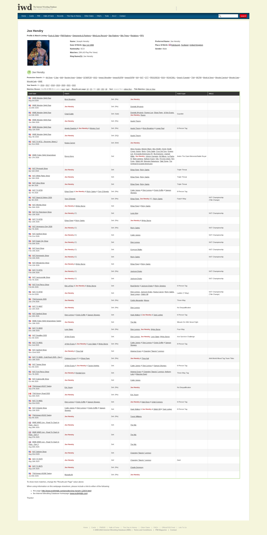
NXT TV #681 (37, 401)
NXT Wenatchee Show (40, 263)
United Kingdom (196, 45)
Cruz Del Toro (161, 151)
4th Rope (49, 77)
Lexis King (134, 213)
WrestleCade (32, 81)
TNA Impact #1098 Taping (42, 473)
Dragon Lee (148, 112)
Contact (122, 16)
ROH (163, 77)
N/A (137, 77)
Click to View (150, 89)
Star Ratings (113, 36)
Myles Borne (80, 206)
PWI (38, 16)
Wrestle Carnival (221, 77)
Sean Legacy (135, 294)
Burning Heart (70, 77)
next (63, 89)
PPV (142, 36)
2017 (47, 85)
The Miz (133, 322)
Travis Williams (136, 416)
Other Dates (89, 16)
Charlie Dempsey (136, 467)
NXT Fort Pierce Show (40, 284)
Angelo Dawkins (71, 128)
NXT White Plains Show (41, 176)
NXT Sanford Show (39, 234)
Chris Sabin (151, 151)
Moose (146, 300)
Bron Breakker (70, 99)
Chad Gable (69, 114)
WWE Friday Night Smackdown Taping (46, 321)
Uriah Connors (157, 402)
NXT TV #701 (37, 270)
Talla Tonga (164, 161)
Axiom (138, 151)
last (67, 89)
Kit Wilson (162, 156)
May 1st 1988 (88, 45)
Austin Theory (135, 121)
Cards (31, 16)
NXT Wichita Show (39, 205)
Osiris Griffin (158, 190)
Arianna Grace (135, 351)
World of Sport (208, 77)
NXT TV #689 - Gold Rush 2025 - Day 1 (47, 357)
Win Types (124, 36)
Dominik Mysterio (136, 106)
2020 (63, 85)
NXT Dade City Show (40, 241)
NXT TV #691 (37, 343)
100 (98, 89)
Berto (144, 151)
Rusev (143, 115)
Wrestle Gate (234, 77)
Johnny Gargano (152, 156)
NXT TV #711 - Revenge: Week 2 (44, 142)
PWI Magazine (161, 530)
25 (91, 89)
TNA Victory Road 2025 (41, 393)
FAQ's (99, 16)
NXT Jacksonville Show (41, 277)
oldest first (128, 89)
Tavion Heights (93, 366)
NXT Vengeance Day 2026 (42, 226)
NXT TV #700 (37, 292)
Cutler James (135, 190)
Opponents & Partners (81, 36)
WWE (40, 81)
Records (60, 16)
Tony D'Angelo (103, 191)
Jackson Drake (136, 271)
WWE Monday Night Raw (41, 98)
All (106, 89)
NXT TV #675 (37, 466)
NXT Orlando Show (39, 408)
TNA (193, 77)
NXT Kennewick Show (40, 255)
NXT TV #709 (37, 190)
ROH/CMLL (171, 77)
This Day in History (74, 16)
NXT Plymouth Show (40, 168)
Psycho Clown (165, 159)
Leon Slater (69, 329)
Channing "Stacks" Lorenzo (153, 351)
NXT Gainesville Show (40, 379)
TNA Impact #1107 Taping (41, 386)
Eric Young (69, 387)
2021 (68, 85)
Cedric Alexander (136, 300)
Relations (135, 36)
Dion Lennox (147, 190)
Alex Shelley (156, 149)
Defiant (79, 77)
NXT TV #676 (37, 459)
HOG (95, 77)
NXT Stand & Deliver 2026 (42, 197)
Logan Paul (160, 128)
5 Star (56, 77)
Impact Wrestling (105, 77)
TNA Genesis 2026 (39, 299)
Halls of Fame (48, 16)
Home (23, 16)
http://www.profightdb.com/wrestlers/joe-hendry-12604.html (66, 491)
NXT (141, 77)
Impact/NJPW (118, 77)
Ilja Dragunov (158, 154)
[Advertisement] (213, 6)
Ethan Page (158, 112)
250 (102, 89)
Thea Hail (79, 351)
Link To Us (183, 527)
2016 (42, 85)
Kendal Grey (80, 373)
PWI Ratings (66, 36)
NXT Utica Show (38, 183)
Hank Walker (135, 315)
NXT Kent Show (38, 248)
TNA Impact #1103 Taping (41, 415)
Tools (107, 16)
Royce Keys (69, 156)
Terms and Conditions (143, 530)
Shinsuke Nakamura (151, 161)
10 (88, 89)
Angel (164, 149)
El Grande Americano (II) (143, 154)
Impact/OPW (129, 77)
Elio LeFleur (69, 286)
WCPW (198, 77)
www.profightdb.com (78, 493)
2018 (53, 85)
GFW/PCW (87, 77)
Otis (157, 159)
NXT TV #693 (37, 328)
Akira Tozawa (135, 149)
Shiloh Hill (139, 161)
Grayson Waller (136, 249)
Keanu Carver (70, 143)
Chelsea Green (70, 358)
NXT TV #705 (37, 219)
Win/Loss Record (100, 36)
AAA (61, 77)
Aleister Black (146, 149)
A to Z (114, 16)
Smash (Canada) (183, 77)
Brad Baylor (134, 286)
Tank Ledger (158, 315)
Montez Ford (95, 128)
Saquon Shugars (93, 315)
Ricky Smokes (160, 286)
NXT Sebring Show (39, 452)
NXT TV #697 (37, 306)
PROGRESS (155, 77)
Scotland (185, 45)
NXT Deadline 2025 (39, 335)
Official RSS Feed (168, 527)
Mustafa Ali (69, 475)
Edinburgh (175, 45)
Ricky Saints (144, 170)
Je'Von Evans (169, 112)
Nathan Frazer (149, 159)
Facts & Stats (53, 36)
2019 (58, 85)
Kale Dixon (146, 402)
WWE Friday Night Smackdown (44, 155)
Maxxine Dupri (141, 374)
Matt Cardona (138, 159)
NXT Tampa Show (39, 364)
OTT (146, 77)
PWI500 (102, 527)
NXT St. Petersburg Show (42, 212)
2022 (74, 85)
